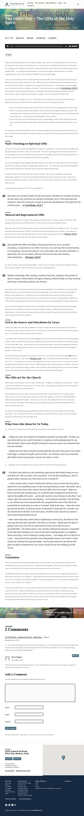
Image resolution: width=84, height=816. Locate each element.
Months (75, 27)
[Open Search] (78, 4)
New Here (30, 3)
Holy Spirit (17, 28)
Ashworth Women (22, 788)
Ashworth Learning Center (25, 795)
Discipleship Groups (23, 790)
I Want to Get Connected (24, 783)
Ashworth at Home (23, 792)
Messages (11, 28)
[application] (42, 46)
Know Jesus (8, 783)
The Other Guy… (24, 28)
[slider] (75, 46)
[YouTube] (12, 805)
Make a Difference (51, 3)
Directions (17, 758)
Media (60, 3)
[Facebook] (6, 805)
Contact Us (31, 5)
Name (7, 707)
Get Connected (39, 3)
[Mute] (70, 46)
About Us (7, 785)
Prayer (37, 786)
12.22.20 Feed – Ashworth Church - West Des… (24, 637)
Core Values (8, 788)
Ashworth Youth (22, 786)
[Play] (8, 46)
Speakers (68, 27)
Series (54, 27)
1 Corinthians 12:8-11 (69, 88)
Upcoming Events (22, 793)
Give (65, 3)
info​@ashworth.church (23, 770)
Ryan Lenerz (20, 38)
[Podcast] (15, 805)
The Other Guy (40, 38)
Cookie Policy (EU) (10, 799)
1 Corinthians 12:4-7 (33, 205)
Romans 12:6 (35, 358)
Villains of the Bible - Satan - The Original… (61, 613)
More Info (9, 758)
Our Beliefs (8, 786)
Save (9, 55)
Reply (76, 655)
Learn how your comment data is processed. (41, 735)
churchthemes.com (37, 810)
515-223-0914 (9, 770)
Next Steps (8, 790)
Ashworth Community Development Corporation (48, 788)
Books (60, 27)
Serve (36, 783)
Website (8, 722)
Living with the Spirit (16, 613)
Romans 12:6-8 (71, 234)
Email (7, 714)
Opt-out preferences (25, 799)
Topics (48, 27)
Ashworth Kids (22, 785)
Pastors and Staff (10, 792)
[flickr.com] (9, 805)
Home (6, 28)
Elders (6, 793)
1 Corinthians (52, 38)
